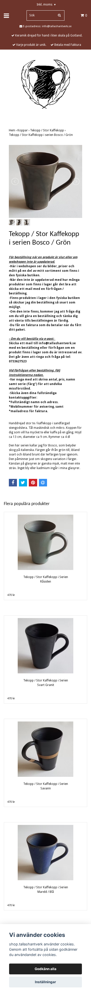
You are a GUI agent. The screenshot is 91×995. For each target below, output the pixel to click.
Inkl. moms (46, 4)
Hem (13, 130)
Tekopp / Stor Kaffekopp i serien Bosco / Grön (41, 135)
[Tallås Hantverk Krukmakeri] (45, 84)
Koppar (23, 130)
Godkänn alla (45, 969)
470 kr (11, 595)
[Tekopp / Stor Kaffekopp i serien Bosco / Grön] (45, 181)
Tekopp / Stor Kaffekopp (48, 130)
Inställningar (45, 982)
